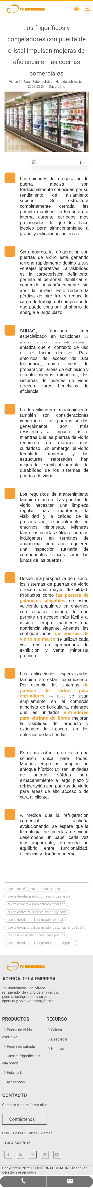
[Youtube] (45, 1154)
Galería (56, 1030)
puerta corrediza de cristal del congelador (36, 912)
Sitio (62, 86)
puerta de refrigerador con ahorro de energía (38, 896)
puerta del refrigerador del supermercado (36, 889)
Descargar (59, 1039)
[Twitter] (33, 1154)
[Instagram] (57, 1154)
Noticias (57, 1049)
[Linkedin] (20, 1154)
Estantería (15, 1073)
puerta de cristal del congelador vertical (35, 919)
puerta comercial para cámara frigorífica (36, 904)
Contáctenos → (24, 1119)
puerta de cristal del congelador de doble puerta (40, 943)
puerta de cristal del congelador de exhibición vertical (44, 927)
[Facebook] (8, 1154)
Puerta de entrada (21, 1046)
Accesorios (16, 1082)
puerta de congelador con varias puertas (36, 935)
